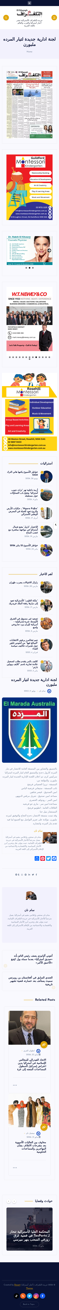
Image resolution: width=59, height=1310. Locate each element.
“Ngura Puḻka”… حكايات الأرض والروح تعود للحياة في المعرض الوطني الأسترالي (22, 511)
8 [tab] (26, 357)
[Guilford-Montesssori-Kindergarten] (29, 187)
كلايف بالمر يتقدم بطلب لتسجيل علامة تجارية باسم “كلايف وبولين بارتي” (22, 664)
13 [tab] (9, 357)
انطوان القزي (29, 1051)
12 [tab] (13, 357)
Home (30, 52)
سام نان (42, 691)
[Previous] (8, 1201)
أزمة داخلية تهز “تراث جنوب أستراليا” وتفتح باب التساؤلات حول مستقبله (24, 493)
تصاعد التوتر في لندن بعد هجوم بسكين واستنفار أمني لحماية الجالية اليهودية (31, 1235)
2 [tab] (29, 268)
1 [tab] (33, 268)
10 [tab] (19, 357)
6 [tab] (33, 357)
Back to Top (28, 1304)
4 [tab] (39, 357)
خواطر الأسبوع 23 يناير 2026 (24, 545)
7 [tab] (29, 357)
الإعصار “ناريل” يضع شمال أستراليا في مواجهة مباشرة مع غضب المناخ (23, 530)
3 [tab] (26, 268)
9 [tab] (23, 357)
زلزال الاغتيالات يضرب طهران (23, 582)
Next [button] (49, 250)
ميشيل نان (30, 1133)
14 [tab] (29, 359)
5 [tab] (36, 357)
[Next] (14, 1201)
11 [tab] (16, 357)
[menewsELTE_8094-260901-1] (29, 105)
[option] (29, 1229)
